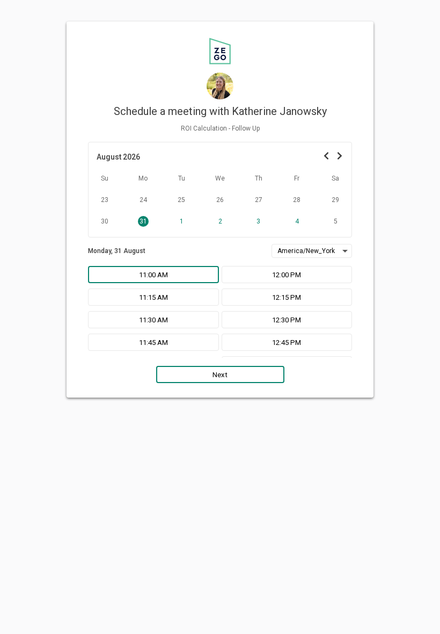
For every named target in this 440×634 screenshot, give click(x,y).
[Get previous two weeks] (326, 156)
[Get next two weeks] (339, 156)
